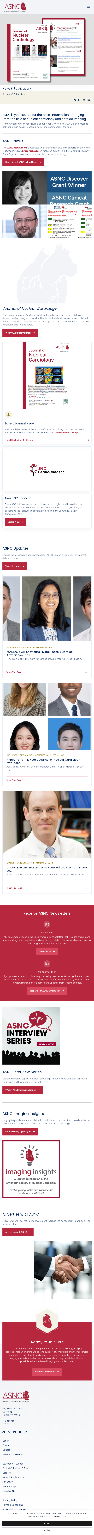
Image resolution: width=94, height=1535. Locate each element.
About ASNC (8, 1491)
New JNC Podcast (18, 498)
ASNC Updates (15, 548)
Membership (9, 1486)
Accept (47, 1523)
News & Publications (13, 1477)
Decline (47, 1530)
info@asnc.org (9, 1423)
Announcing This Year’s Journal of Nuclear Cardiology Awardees (43, 761)
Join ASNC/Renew (12, 1454)
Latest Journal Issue (19, 423)
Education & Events (12, 1464)
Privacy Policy (9, 1500)
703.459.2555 (9, 1420)
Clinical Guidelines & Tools (15, 1468)
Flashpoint (47, 932)
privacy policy (60, 1516)
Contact (6, 1445)
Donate (6, 1450)
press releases (30, 151)
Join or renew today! (66, 432)
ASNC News (12, 141)
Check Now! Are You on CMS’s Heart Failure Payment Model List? (47, 869)
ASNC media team (17, 147)
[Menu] (88, 7)
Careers (6, 1473)
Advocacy (7, 1482)
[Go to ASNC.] (3, 94)
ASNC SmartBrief (47, 971)
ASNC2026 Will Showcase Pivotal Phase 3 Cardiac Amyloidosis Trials (39, 653)
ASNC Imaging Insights (23, 1113)
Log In (5, 1441)
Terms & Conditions (12, 1505)
